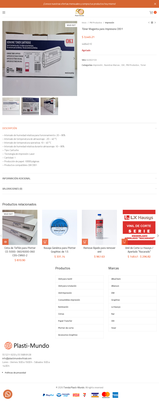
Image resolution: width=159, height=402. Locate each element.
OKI (123, 65)
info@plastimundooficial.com (17, 358)
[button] (85, 242)
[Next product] (155, 22)
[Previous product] (148, 22)
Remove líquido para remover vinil (99, 249)
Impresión (109, 22)
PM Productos (96, 22)
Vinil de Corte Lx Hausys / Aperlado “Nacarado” (139, 249)
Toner (143, 65)
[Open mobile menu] (4, 12)
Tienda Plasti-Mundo (73, 387)
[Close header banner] (155, 4)
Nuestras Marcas (112, 65)
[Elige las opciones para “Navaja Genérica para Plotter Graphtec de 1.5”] (45, 242)
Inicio (84, 22)
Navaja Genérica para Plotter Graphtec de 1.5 (60, 249)
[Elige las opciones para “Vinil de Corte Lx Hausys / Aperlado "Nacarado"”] (125, 242)
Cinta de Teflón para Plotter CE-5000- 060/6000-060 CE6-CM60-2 (20, 251)
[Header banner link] (75, 4)
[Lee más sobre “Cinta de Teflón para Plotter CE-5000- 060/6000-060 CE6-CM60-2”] (5, 242)
